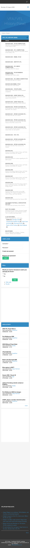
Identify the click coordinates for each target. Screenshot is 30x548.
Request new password (9, 255)
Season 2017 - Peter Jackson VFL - (16, 114)
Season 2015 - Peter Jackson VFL (15, 127)
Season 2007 (9, 176)
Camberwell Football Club (13, 221)
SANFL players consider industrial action (13, 399)
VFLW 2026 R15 (6, 352)
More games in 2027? (8, 367)
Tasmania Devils (18, 223)
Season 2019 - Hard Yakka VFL (14, 101)
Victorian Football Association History (15, 203)
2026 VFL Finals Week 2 (9, 328)
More (27, 532)
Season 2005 (9, 190)
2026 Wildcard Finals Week (9, 344)
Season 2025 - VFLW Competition (15, 43)
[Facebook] (2, 1)
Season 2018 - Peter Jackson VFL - (16, 107)
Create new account (8, 251)
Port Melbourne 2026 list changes (11, 392)
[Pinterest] (9, 1)
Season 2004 (9, 197)
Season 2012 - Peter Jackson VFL (15, 144)
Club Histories (10, 217)
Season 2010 (9, 157)
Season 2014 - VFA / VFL (12, 135)
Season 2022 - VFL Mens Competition (16, 79)
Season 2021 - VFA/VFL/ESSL (13, 89)
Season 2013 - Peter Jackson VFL (15, 139)
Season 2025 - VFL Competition (14, 50)
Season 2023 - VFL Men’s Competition (12, 67)
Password (5, 247)
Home (3, 33)
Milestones (9, 231)
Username (5, 243)
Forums (8, 33)
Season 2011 (9, 150)
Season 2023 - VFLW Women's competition (14, 73)
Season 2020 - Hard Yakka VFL (14, 95)
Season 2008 (9, 169)
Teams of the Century (11, 225)
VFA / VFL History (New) (9, 37)
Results (8, 284)
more (26, 405)
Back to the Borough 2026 (9, 359)
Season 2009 (9, 163)
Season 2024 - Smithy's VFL (13, 62)
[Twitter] (4, 1)
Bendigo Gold (16, 219)
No (4, 276)
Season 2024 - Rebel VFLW (13, 57)
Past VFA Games (10, 209)
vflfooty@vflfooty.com (16, 544)
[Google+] (7, 1)
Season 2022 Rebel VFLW (12, 84)
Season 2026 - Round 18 (9, 375)
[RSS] (11, 1)
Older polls (8, 282)
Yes (5, 274)
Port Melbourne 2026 (8, 336)
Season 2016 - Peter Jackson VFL (15, 120)
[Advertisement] (15, 304)
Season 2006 (9, 182)
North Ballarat (23, 225)
